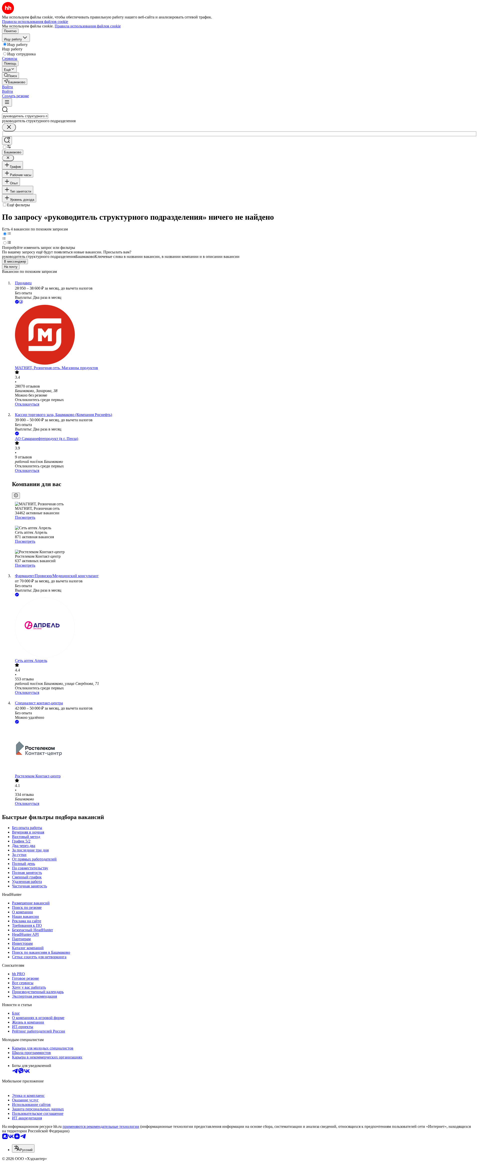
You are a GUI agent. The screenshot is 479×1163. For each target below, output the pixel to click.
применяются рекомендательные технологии (101, 1126)
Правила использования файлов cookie (88, 26)
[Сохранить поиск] (7, 140)
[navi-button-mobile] (7, 102)
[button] (7, 87)
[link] (10, 75)
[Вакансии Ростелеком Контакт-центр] (244, 749)
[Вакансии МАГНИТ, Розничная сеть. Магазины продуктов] (244, 335)
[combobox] (25, 116)
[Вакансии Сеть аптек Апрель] (244, 628)
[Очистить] (9, 127)
